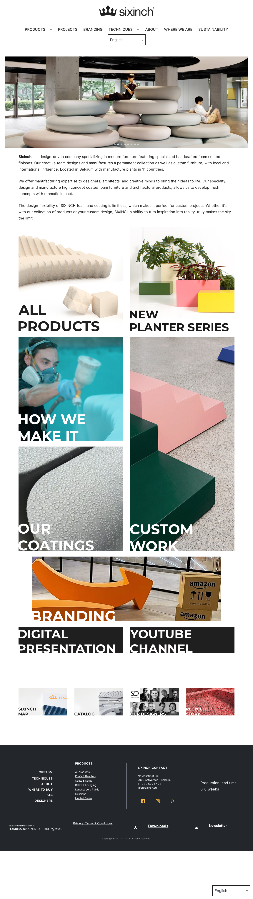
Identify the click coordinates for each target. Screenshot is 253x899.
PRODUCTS (35, 29)
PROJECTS (67, 29)
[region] (126, 102)
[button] (10, 102)
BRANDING (93, 29)
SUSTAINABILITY (213, 29)
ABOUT (151, 29)
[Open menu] (51, 29)
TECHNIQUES (121, 29)
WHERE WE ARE (178, 29)
